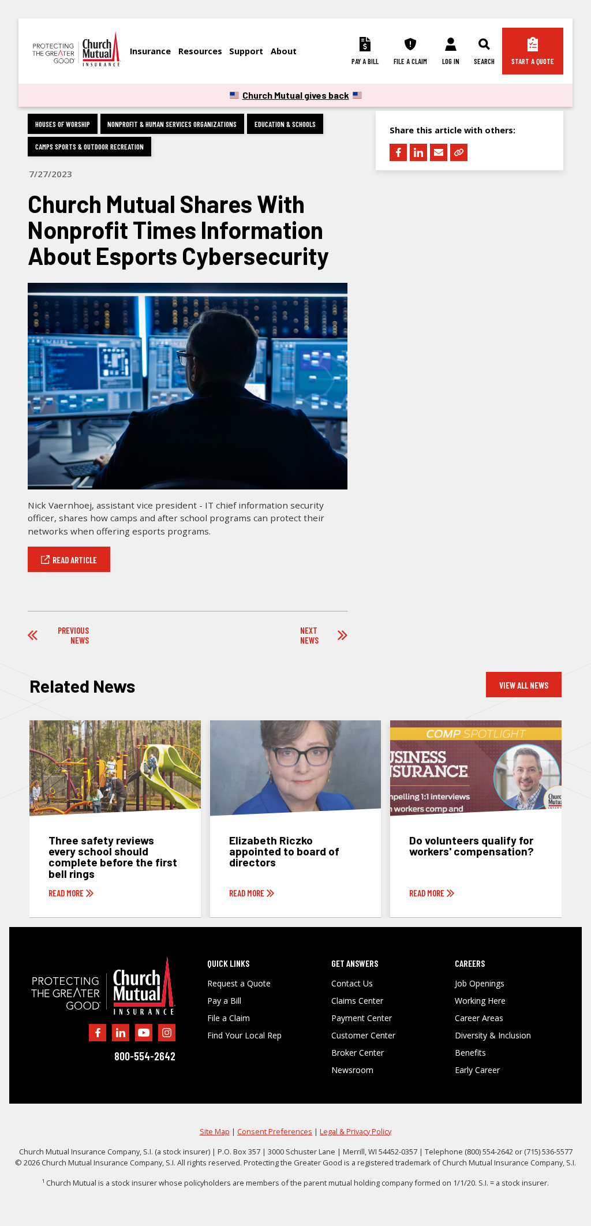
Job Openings (479, 984)
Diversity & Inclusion (493, 1035)
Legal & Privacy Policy (355, 1131)
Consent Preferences (274, 1131)
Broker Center (357, 1053)
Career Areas (479, 1018)
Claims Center (357, 1001)
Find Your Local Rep (244, 1035)
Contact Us (352, 984)
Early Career (477, 1070)
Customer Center (363, 1035)
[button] (154, 51)
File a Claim (228, 1018)
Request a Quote (239, 984)
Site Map (215, 1131)
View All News (523, 685)
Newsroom (352, 1070)
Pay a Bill (224, 1001)
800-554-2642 (144, 1056)
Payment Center (361, 1018)
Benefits (470, 1053)
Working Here (480, 1001)
